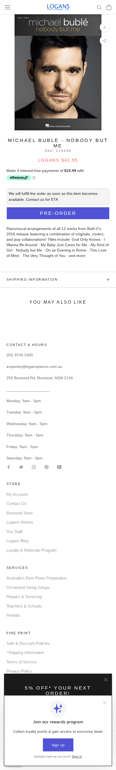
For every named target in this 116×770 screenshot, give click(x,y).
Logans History (19, 522)
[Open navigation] (7, 7)
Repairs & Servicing (24, 596)
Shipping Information (32, 279)
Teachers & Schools (24, 606)
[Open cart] (109, 7)
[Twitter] (21, 466)
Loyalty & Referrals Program (31, 550)
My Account (17, 494)
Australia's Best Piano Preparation (36, 578)
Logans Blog (17, 540)
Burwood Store (19, 513)
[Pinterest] (47, 466)
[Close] (106, 680)
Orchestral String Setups (28, 587)
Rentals (13, 615)
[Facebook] (8, 466)
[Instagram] (34, 466)
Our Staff (14, 531)
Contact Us (16, 503)
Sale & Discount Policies (28, 643)
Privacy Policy (19, 671)
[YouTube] (59, 466)
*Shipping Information (25, 652)
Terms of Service (21, 662)
